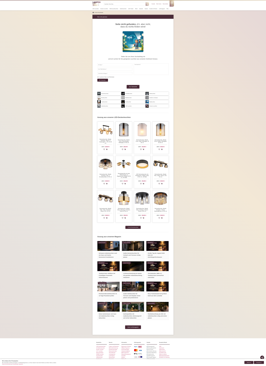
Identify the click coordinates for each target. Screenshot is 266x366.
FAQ (167, 8)
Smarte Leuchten (104, 8)
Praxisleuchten (99, 355)
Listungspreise (112, 354)
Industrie (141, 8)
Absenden (103, 80)
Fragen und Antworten (114, 346)
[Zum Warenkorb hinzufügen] (107, 150)
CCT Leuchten (99, 351)
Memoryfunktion (99, 352)
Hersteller (123, 355)
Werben (123, 357)
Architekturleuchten (100, 347)
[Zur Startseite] (93, 12)
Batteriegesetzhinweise (164, 355)
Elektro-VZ (123, 358)
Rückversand (112, 357)
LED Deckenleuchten (100, 346)
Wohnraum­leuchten (114, 8)
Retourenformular (113, 351)
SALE (136, 8)
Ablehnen (249, 362)
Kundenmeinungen (113, 349)
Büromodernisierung (113, 347)
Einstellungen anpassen (18, 364)
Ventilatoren (98, 358)
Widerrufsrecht (162, 351)
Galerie (146, 8)
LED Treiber (130, 8)
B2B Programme (125, 352)
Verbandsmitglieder (125, 351)
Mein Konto (158, 3)
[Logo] (96, 5)
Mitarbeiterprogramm (126, 354)
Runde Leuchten (100, 349)
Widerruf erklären (163, 354)
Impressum (161, 347)
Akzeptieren (258, 362)
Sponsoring (111, 358)
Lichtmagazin (162, 8)
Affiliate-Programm (125, 347)
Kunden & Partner (153, 8)
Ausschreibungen (125, 349)
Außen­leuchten (123, 8)
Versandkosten (112, 352)
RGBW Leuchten (100, 354)
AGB (160, 346)
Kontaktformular (162, 352)
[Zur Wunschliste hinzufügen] (104, 150)
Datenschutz (162, 349)
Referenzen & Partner (126, 346)
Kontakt (153, 3)
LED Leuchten (95, 8)
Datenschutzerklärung (7, 364)
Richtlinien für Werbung (164, 357)
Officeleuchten (99, 357)
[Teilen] (262, 357)
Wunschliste (165, 3)
